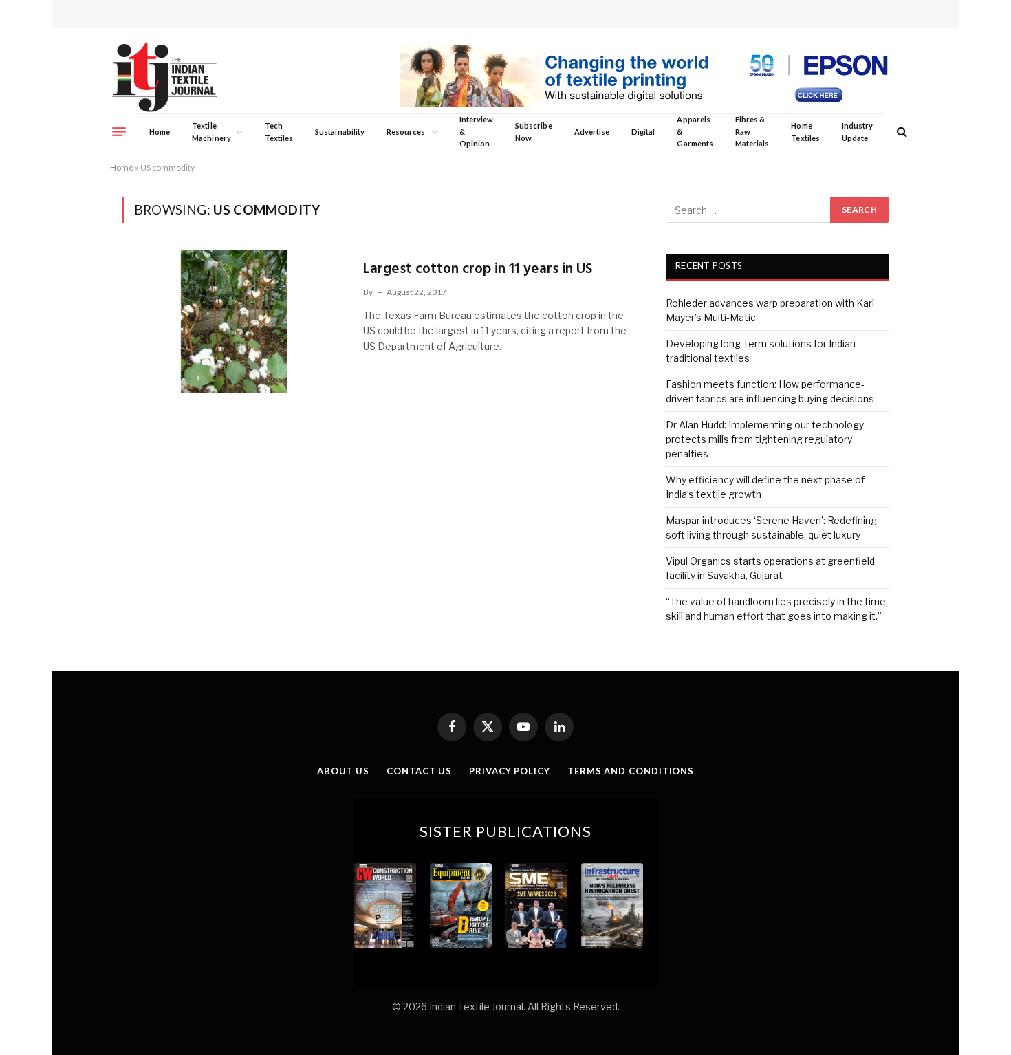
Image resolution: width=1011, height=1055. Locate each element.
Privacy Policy (509, 770)
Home (159, 131)
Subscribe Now (533, 131)
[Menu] (119, 131)
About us (343, 770)
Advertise (592, 131)
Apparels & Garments (695, 131)
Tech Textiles (279, 131)
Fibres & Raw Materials (752, 131)
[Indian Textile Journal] (164, 77)
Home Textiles (805, 131)
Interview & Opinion (476, 131)
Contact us (419, 770)
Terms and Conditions (630, 770)
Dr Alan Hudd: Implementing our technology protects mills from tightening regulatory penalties (765, 439)
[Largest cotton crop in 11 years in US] (234, 321)
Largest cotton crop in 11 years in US (477, 269)
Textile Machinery (211, 131)
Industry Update (857, 131)
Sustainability (340, 131)
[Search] (900, 131)
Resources (406, 131)
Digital (643, 131)
